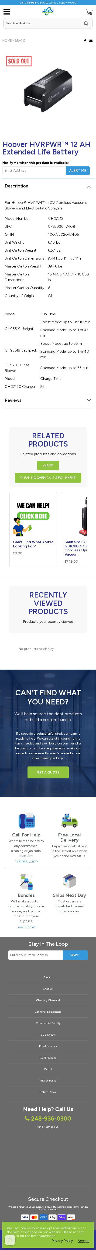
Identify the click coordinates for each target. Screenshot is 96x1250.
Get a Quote (48, 772)
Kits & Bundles (48, 1046)
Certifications (48, 1057)
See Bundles (26, 927)
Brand (20, 41)
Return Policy (48, 1092)
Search (48, 977)
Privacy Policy (48, 1080)
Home (7, 41)
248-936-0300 (26, 862)
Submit (75, 954)
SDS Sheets (48, 1034)
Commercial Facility (48, 1023)
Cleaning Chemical (48, 1000)
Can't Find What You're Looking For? (33, 544)
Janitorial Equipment (48, 1011)
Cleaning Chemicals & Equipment (48, 478)
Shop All (48, 988)
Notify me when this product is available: (35, 163)
